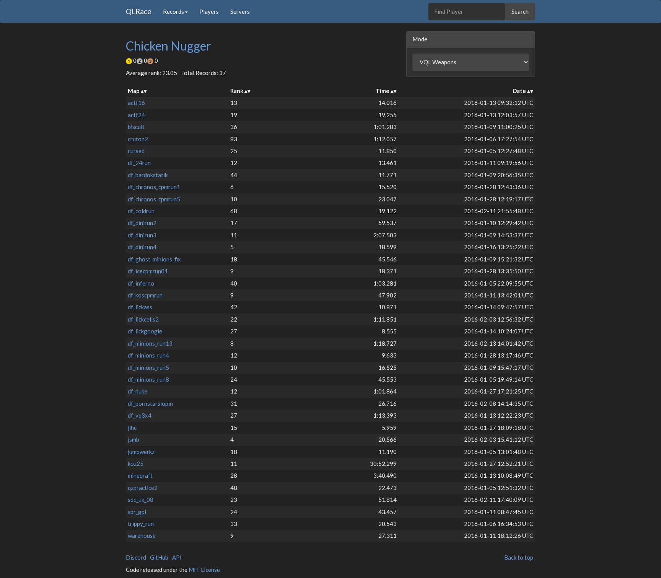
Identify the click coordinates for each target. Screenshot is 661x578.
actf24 (136, 114)
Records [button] (173, 11)
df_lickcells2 (143, 319)
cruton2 (138, 139)
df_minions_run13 (150, 343)
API (177, 557)
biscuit (136, 126)
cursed (136, 150)
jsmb (133, 439)
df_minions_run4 (148, 355)
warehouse (142, 535)
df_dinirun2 (142, 222)
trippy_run (141, 523)
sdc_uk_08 (140, 499)
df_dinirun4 (142, 246)
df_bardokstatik (148, 174)
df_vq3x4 (139, 415)
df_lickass (140, 307)
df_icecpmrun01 (148, 271)
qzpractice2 (143, 487)
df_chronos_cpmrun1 (154, 186)
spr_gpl (137, 511)
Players (209, 11)
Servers (240, 11)
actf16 (136, 102)
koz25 (135, 463)
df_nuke (137, 391)
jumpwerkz (141, 451)
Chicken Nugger (168, 45)
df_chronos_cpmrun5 (154, 199)
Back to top (518, 557)
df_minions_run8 (148, 379)
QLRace (138, 11)
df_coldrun (141, 210)
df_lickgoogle (145, 331)
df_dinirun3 (142, 235)
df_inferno (141, 283)
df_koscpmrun (145, 295)
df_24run (139, 162)
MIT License (204, 569)
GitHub (159, 557)
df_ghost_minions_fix (154, 259)
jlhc (132, 427)
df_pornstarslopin (150, 403)
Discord (136, 557)
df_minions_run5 (148, 367)
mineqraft (140, 475)
